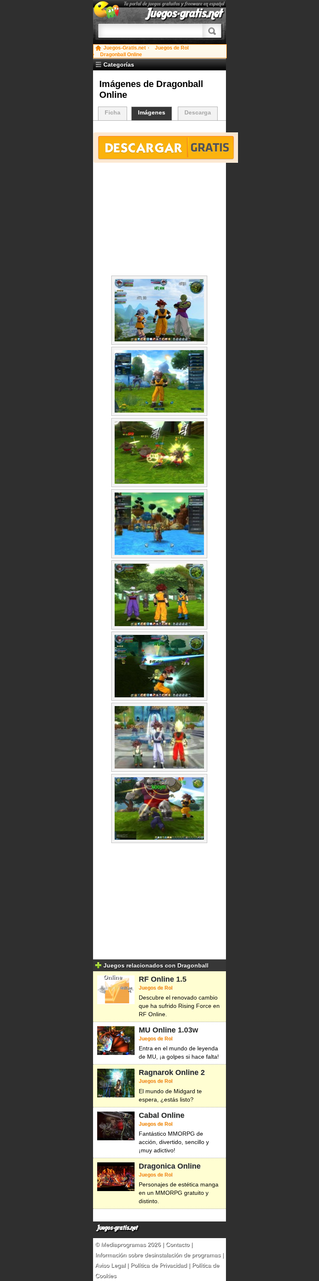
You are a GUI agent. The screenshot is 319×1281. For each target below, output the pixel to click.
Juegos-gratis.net (185, 13)
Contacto (178, 1244)
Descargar (165, 147)
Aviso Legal (110, 1265)
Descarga (197, 112)
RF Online (156, 979)
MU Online (157, 1030)
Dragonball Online (121, 54)
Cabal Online (161, 1115)
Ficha (112, 112)
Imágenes (151, 112)
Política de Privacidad (158, 1265)
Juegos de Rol (172, 48)
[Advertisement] (159, 221)
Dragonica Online (170, 1166)
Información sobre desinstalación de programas (158, 1254)
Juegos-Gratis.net (124, 48)
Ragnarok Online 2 (172, 1072)
